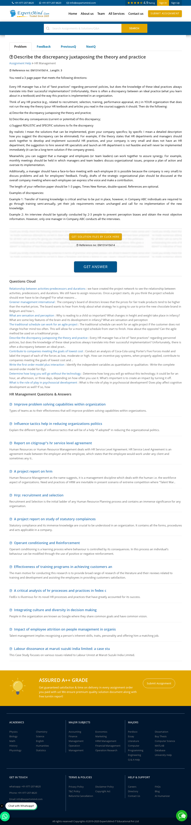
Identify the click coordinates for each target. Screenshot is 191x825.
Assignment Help (20, 63)
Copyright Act (102, 791)
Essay (131, 736)
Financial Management (107, 745)
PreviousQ (68, 47)
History (13, 745)
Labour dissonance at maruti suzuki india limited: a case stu (62, 648)
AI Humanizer (162, 796)
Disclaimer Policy (104, 786)
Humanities (42, 745)
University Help (163, 755)
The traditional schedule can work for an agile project (43, 324)
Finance (73, 736)
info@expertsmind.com (83, 2)
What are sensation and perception (31, 315)
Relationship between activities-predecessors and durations (47, 288)
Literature (133, 741)
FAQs (158, 786)
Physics (13, 731)
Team (101, 14)
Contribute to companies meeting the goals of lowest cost (46, 351)
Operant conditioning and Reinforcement (47, 543)
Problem (20, 47)
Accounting (75, 731)
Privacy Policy (76, 786)
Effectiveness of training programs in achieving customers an (63, 566)
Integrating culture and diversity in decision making (55, 610)
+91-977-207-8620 (24, 2)
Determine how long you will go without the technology (45, 373)
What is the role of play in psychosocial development (43, 382)
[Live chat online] (181, 815)
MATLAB (159, 745)
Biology (13, 736)
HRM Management (105, 741)
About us (87, 14)
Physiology (15, 750)
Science (40, 736)
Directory (133, 791)
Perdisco (132, 731)
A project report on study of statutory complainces (55, 519)
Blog (157, 791)
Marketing (101, 736)
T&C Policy (74, 791)
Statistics (41, 750)
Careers (132, 786)
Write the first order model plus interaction (36, 364)
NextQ (91, 47)
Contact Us (134, 796)
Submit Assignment (165, 13)
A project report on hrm (33, 471)
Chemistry (41, 731)
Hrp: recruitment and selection (38, 495)
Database (160, 750)
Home (72, 14)
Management (76, 741)
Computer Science (165, 741)
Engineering (134, 755)
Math (12, 741)
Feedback (44, 47)
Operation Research (106, 750)
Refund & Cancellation (81, 796)
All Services (117, 14)
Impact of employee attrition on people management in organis (65, 629)
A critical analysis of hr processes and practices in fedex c (60, 590)
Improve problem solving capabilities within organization (60, 404)
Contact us (135, 14)
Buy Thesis (161, 736)
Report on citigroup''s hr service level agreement (53, 443)
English (40, 741)
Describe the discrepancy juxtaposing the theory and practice (48, 338)
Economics (101, 731)
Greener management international (32, 302)
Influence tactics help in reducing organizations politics (58, 423)
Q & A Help (134, 759)
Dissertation (161, 731)
